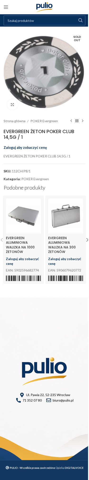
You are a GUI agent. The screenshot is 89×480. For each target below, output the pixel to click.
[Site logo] (44, 7)
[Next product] (82, 121)
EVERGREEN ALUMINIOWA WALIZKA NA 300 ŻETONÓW (62, 245)
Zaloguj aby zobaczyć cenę (25, 147)
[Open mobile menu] (6, 7)
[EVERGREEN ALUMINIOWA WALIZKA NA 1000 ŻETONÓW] (23, 216)
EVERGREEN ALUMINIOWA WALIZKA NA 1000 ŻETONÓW (20, 245)
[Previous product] (71, 121)
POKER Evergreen (44, 121)
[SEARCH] (80, 20)
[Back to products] (77, 121)
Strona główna (14, 121)
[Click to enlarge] (12, 104)
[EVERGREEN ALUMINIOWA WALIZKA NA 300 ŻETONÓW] (65, 216)
